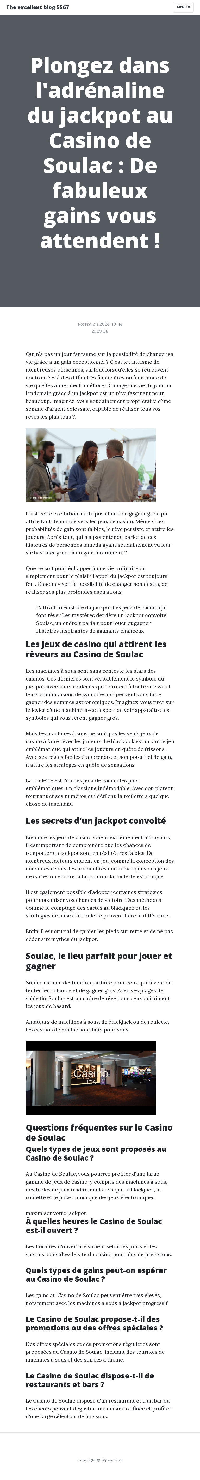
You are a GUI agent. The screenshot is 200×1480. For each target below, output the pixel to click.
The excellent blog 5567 (37, 7)
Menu (182, 7)
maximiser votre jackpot (56, 1213)
